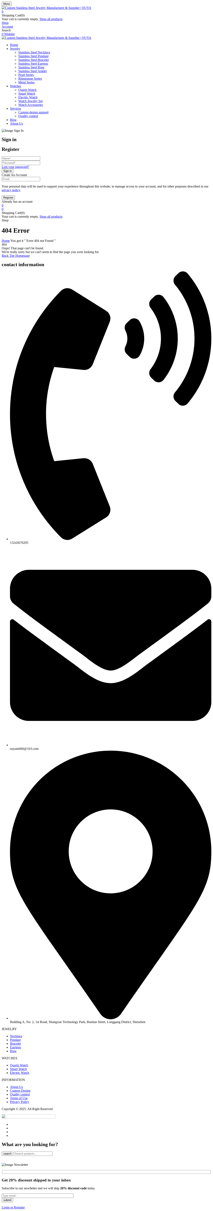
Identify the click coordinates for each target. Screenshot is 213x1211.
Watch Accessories (30, 105)
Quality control (28, 116)
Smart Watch (26, 93)
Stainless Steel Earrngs (33, 63)
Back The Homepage (16, 255)
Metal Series (26, 82)
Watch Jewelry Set (30, 101)
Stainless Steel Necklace (34, 52)
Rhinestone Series (30, 78)
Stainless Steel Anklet (32, 71)
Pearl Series (26, 75)
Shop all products (51, 19)
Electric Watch (27, 97)
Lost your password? (15, 167)
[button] (106, 12)
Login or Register (13, 1207)
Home (6, 240)
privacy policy (11, 190)
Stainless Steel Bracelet (33, 60)
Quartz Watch (27, 90)
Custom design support (33, 112)
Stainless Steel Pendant (33, 56)
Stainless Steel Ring (31, 67)
